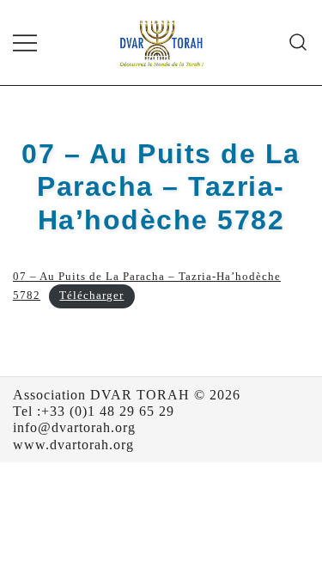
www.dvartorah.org (73, 444)
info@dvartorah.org (74, 427)
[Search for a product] (298, 42)
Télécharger (91, 296)
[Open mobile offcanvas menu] (25, 43)
